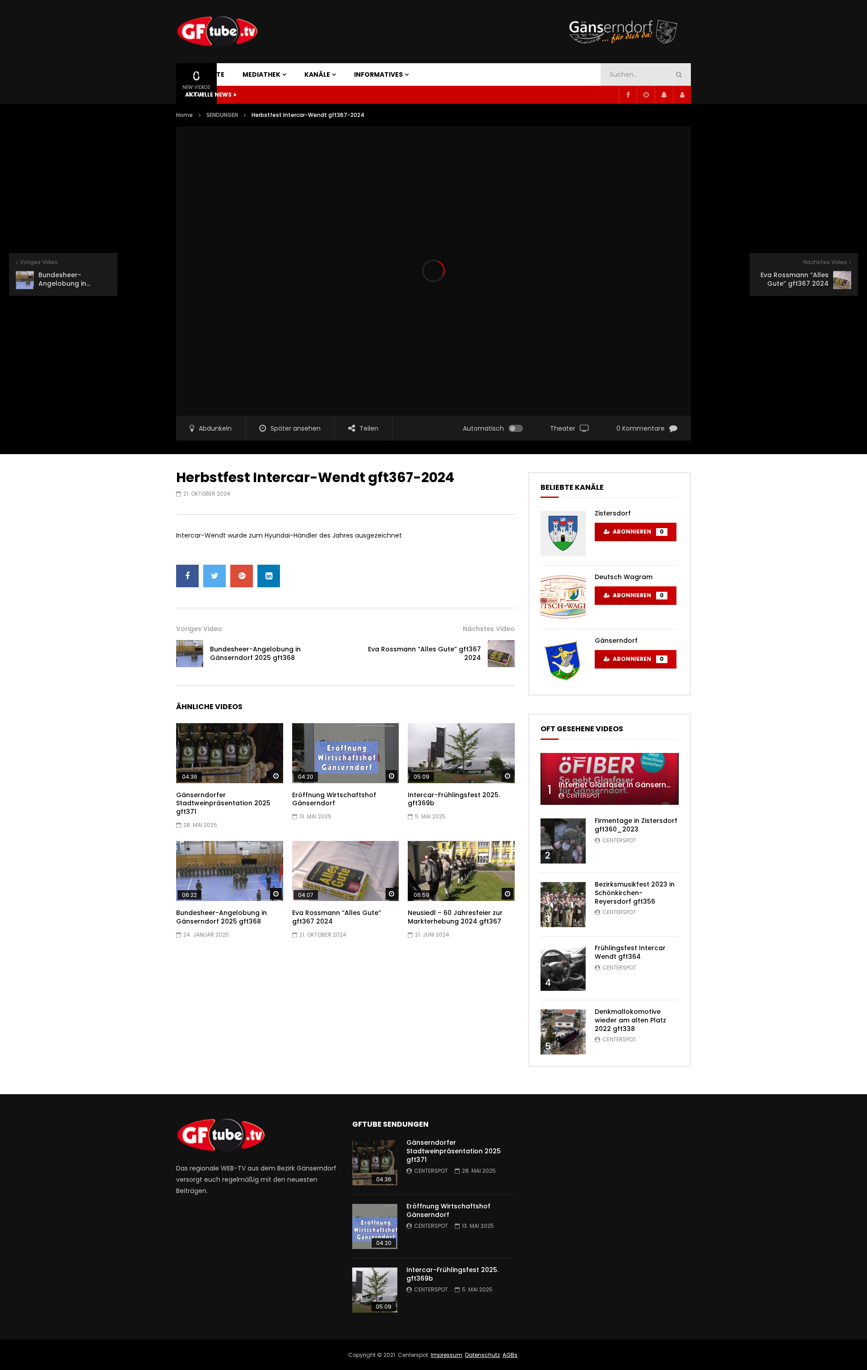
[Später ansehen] (646, 95)
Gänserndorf (616, 640)
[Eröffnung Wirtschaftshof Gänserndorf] (345, 753)
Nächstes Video (489, 628)
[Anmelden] (682, 95)
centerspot (583, 795)
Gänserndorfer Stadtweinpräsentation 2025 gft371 (223, 803)
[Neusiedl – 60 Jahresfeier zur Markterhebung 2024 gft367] (461, 871)
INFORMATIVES (378, 74)
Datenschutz (482, 1355)
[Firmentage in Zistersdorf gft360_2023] (563, 841)
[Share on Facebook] (187, 576)
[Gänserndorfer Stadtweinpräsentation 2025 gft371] (229, 753)
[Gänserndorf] (563, 660)
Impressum (446, 1355)
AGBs (510, 1355)
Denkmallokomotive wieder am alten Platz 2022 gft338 (630, 1020)
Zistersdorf (613, 513)
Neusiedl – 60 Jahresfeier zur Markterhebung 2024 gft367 (455, 917)
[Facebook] (628, 95)
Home (184, 115)
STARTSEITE (204, 74)
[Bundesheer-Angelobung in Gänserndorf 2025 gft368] (189, 653)
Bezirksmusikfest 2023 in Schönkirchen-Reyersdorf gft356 (635, 893)
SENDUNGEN (222, 115)
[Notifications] (664, 95)
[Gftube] (217, 31)
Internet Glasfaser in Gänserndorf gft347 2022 (643, 785)
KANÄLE (317, 74)
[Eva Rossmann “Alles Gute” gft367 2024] (501, 653)
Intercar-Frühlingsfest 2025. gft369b (454, 799)
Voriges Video (199, 628)
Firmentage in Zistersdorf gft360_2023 (636, 825)
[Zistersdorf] (563, 533)
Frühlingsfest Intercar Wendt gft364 (630, 952)
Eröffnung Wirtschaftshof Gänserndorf (334, 799)
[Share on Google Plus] (241, 576)
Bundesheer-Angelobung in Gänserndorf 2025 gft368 (255, 653)
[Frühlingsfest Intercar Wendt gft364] (563, 968)
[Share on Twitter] (214, 576)
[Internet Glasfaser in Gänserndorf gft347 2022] (610, 779)
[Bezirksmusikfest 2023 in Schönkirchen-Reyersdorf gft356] (563, 904)
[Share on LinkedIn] (268, 576)
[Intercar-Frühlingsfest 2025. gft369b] (461, 753)
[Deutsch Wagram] (563, 597)
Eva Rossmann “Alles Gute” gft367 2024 (424, 653)
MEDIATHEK (261, 74)
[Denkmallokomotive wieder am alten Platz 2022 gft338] (563, 1031)
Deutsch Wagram (624, 576)
